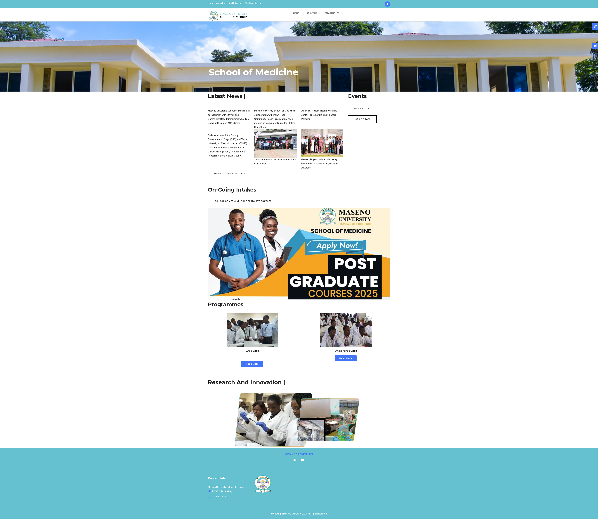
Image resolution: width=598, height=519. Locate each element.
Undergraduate (346, 351)
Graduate (252, 351)
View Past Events (364, 108)
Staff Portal (235, 3)
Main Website (217, 3)
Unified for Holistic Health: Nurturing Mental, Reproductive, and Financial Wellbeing (319, 114)
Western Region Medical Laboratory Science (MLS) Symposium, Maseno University (319, 163)
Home (296, 13)
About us (312, 13)
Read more (252, 364)
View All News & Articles (229, 173)
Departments (332, 13)
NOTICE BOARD (362, 119)
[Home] (229, 14)
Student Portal (253, 3)
